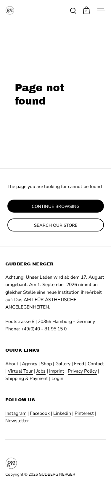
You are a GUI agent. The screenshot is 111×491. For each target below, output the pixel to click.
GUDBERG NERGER (57, 474)
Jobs (41, 371)
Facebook (40, 413)
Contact (96, 363)
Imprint (56, 371)
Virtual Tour (20, 371)
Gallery (62, 363)
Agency (29, 363)
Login (57, 378)
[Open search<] (73, 10)
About (11, 363)
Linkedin (62, 413)
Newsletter (17, 420)
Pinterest (84, 413)
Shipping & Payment (26, 378)
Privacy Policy (82, 371)
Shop (46, 363)
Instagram (15, 413)
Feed (79, 363)
